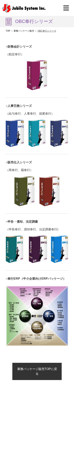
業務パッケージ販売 (24, 31)
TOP (8, 31)
